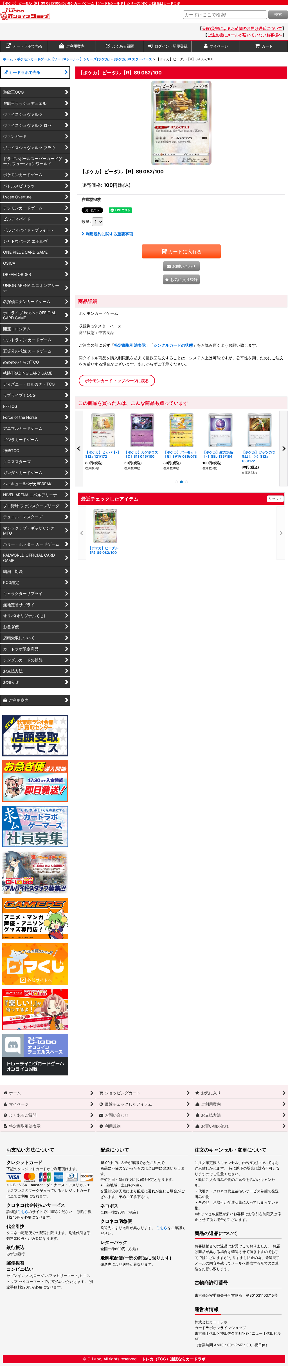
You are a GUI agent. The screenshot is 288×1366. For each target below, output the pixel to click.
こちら (22, 1212)
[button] (181, 279)
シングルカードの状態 (173, 345)
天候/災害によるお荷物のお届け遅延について (242, 28)
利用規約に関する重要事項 (109, 233)
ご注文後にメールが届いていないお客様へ (244, 34)
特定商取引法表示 (130, 345)
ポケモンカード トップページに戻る (117, 380)
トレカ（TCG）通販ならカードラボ (174, 1358)
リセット (275, 499)
